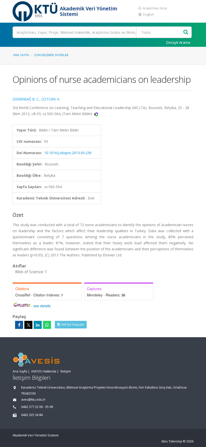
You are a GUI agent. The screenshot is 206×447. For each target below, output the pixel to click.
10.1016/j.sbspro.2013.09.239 (67, 152)
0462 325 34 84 (32, 415)
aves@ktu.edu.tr (33, 399)
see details (41, 305)
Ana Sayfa (21, 55)
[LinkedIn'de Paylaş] (38, 325)
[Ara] (185, 32)
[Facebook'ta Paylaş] (19, 325)
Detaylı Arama (178, 42)
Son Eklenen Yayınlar (51, 55)
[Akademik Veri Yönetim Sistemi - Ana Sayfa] (36, 11)
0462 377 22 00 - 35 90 (37, 407)
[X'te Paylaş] (28, 325)
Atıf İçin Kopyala (72, 324)
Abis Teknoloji (171, 441)
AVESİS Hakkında (43, 371)
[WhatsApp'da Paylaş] (47, 325)
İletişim (65, 371)
